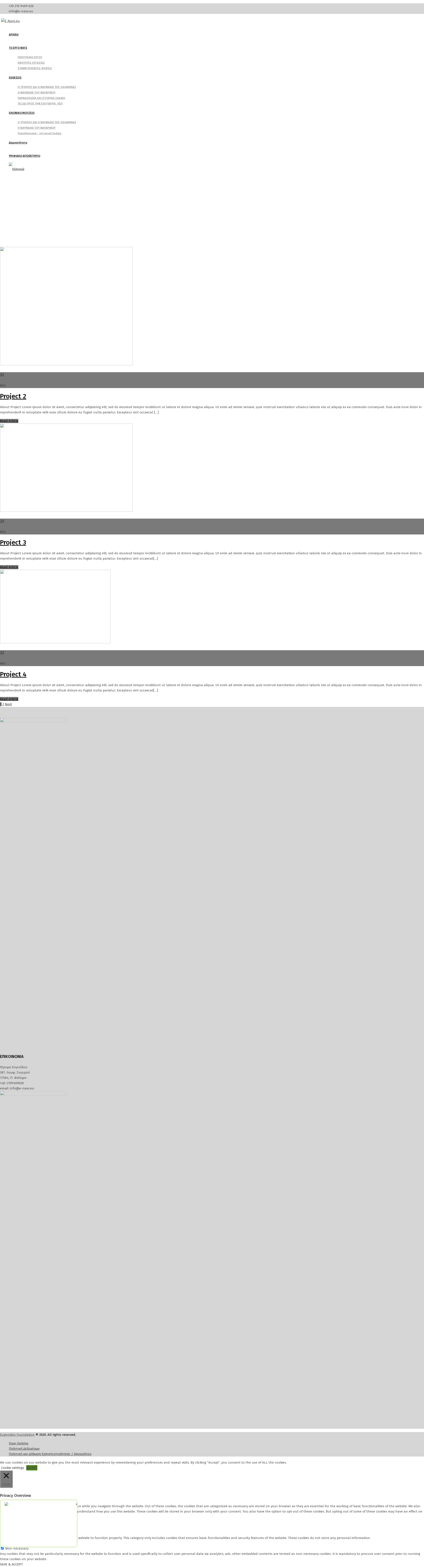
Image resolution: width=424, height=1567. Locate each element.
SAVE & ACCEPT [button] (11, 1564)
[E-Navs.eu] (10, 21)
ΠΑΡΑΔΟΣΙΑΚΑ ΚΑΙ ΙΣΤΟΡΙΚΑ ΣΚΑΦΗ (41, 98)
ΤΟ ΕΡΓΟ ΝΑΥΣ (18, 47)
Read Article (9, 421)
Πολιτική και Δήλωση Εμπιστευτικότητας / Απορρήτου (50, 1454)
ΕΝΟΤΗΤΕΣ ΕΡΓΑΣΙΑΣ (31, 62)
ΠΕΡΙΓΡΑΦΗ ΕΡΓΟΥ (30, 57)
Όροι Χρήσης (18, 1443)
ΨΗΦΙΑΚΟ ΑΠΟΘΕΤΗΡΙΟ (24, 155)
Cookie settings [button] (12, 1468)
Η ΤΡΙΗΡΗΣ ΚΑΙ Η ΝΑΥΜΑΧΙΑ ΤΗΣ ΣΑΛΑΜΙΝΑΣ (47, 87)
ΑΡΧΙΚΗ (14, 34)
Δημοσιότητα (18, 142)
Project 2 (13, 396)
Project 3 (13, 542)
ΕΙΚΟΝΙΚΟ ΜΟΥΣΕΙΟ (21, 112)
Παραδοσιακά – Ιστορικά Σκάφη (39, 133)
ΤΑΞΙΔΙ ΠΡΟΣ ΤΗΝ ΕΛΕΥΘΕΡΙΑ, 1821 (40, 103)
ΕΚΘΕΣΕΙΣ (15, 77)
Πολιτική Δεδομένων (24, 1449)
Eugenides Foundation (17, 1435)
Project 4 (13, 674)
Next (8, 704)
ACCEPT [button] (31, 1468)
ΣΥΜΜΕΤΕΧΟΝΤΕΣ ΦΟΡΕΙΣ (35, 68)
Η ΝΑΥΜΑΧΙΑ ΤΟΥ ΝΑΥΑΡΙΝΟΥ (37, 92)
